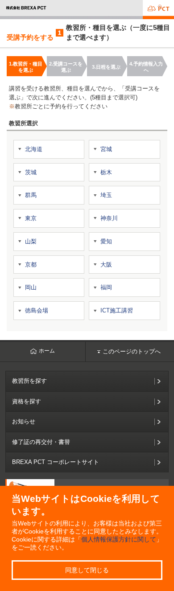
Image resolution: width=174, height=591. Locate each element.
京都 (31, 264)
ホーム (47, 351)
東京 (31, 218)
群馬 (31, 195)
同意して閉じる (87, 570)
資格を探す (26, 401)
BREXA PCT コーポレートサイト (55, 462)
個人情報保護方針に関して (118, 539)
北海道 (33, 149)
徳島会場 (36, 310)
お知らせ (23, 421)
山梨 (31, 241)
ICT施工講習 (116, 310)
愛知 (106, 241)
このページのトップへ (132, 351)
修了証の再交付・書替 (41, 442)
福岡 (106, 287)
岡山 (31, 287)
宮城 (106, 149)
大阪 (106, 264)
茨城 (31, 172)
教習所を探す (29, 381)
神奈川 (109, 218)
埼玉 (106, 195)
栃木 (106, 172)
